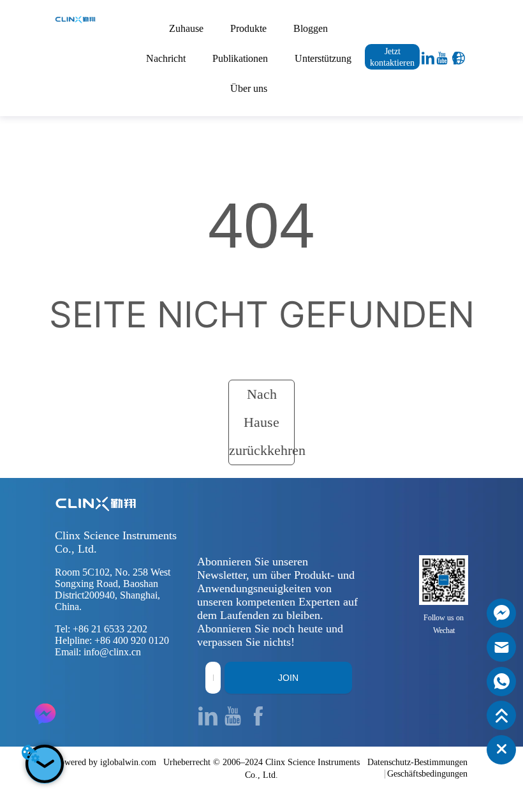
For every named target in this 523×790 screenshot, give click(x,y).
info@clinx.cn (112, 651)
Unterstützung (323, 58)
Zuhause (186, 28)
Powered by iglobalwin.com (105, 762)
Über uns (248, 88)
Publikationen (240, 58)
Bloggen (310, 28)
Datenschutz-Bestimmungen (417, 762)
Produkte (248, 28)
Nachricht (166, 58)
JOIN (288, 678)
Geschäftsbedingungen (427, 774)
